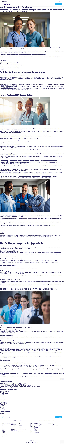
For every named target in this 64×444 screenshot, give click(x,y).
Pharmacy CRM (49, 376)
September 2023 (3, 405)
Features (3, 420)
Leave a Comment (55, 376)
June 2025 (2, 394)
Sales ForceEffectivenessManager (31, 427)
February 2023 (3, 409)
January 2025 (3, 399)
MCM (2, 428)
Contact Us (3, 1)
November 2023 (3, 403)
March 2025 (2, 396)
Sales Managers (31, 425)
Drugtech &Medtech (20, 425)
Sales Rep (31, 423)
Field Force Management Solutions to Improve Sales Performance (13, 384)
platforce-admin (24, 11)
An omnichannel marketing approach (7, 238)
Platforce (5, 373)
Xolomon (40, 423)
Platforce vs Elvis (13, 429)
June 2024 (2, 400)
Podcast (54, 424)
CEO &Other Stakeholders (31, 432)
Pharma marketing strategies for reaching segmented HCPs (12, 65)
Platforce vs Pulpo (13, 431)
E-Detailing (3, 432)
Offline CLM (3, 429)
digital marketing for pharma (19, 376)
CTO (30, 430)
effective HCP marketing (16, 369)
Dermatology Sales (42, 425)
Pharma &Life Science (20, 423)
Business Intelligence (35, 429)
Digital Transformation (36, 432)
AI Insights (3, 424)
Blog (53, 423)
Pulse (2, 433)
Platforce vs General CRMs (14, 423)
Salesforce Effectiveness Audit (6, 423)
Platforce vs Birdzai (13, 428)
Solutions (20, 420)
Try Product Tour (4, 436)
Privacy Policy (50, 423)
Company (6, 1)
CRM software (8, 252)
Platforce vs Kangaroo (14, 430)
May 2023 (2, 407)
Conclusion (2, 69)
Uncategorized (7, 376)
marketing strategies (45, 350)
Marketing (35, 430)
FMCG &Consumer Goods (21, 427)
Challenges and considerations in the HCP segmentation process (13, 68)
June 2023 (2, 406)
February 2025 (3, 397)
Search (1, 377)
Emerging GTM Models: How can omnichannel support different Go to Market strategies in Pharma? (20, 386)
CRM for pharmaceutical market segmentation (9, 67)
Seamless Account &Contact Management (36, 426)
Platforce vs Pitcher (13, 424)
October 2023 (3, 404)
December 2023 (3, 402)
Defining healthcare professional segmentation (9, 62)
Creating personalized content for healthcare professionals (12, 64)
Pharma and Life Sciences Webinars (57, 425)
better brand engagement (18, 272)
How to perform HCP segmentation (7, 63)
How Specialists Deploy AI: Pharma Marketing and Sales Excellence (13, 387)
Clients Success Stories (43, 420)
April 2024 (2, 401)
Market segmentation (4, 128)
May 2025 (2, 395)
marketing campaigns (9, 216)
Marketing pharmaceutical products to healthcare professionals (13, 47)
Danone (40, 424)
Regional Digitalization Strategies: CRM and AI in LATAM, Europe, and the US (15, 385)
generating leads (44, 88)
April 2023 (2, 408)
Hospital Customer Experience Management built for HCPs (23, 429)
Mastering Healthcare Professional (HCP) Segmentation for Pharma (32, 9)
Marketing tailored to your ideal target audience (10, 361)
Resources (54, 420)
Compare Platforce (14, 420)
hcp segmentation (29, 376)
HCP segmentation (18, 54)
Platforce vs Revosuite (14, 425)
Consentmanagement (3, 431)
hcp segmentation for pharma (39, 376)
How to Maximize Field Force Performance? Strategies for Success (13, 383)
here (4, 374)
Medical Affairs (36, 433)
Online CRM (3, 425)
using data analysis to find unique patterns (29, 365)
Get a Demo (58, 4)
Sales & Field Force (36, 423)
